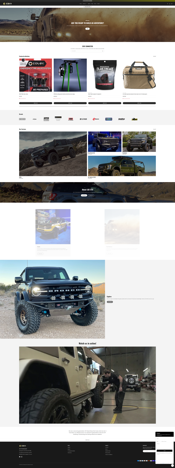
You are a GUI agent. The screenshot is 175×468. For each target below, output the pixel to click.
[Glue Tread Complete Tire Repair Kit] (104, 75)
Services (84, 3)
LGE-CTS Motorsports (24, 464)
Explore (89, 3)
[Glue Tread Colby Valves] (35, 75)
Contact (106, 447)
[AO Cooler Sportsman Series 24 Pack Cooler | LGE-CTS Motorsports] (139, 75)
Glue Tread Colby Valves (23, 94)
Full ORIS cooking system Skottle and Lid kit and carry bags (64, 94)
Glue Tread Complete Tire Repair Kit (94, 94)
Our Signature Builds (71, 450)
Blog (92, 3)
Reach (98, 3)
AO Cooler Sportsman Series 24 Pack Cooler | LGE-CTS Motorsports (135, 94)
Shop (81, 3)
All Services (70, 452)
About (95, 3)
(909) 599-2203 (87, 6)
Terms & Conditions (108, 454)
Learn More (84, 195)
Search (69, 447)
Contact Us (91, 195)
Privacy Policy (107, 452)
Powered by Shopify (30, 464)
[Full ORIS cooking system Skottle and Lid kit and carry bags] (70, 75)
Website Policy (107, 450)
